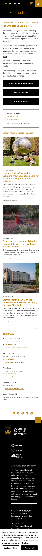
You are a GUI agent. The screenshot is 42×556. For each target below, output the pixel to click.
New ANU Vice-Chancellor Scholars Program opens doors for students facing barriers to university (21, 177)
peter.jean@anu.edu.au (12, 377)
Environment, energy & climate (13, 259)
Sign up (8, 124)
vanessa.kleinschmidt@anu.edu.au (16, 348)
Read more (25, 543)
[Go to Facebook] (13, 413)
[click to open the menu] (38, 3)
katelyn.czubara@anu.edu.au (14, 388)
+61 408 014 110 (10, 345)
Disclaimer (15, 513)
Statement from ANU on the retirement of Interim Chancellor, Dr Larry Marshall (20, 302)
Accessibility (16, 519)
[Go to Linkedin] (27, 413)
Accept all (29, 548)
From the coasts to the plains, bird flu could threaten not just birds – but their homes (20, 244)
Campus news (21, 101)
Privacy (23, 513)
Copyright (27, 511)
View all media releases (21, 83)
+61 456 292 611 (10, 359)
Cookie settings (11, 548)
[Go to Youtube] (31, 413)
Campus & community (10, 200)
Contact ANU (17, 511)
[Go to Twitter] (18, 413)
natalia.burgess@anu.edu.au (14, 362)
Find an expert (21, 92)
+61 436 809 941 (11, 374)
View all (36, 329)
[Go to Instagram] (22, 413)
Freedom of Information (21, 516)
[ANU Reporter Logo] (11, 3)
